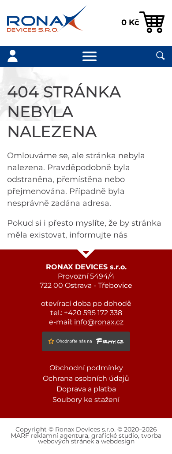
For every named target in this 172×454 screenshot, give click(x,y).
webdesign (118, 442)
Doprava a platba (86, 389)
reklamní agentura (59, 436)
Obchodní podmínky (86, 368)
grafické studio (114, 436)
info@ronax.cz (98, 322)
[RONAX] (46, 23)
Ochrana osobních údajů (86, 378)
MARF (20, 436)
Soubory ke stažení (86, 399)
